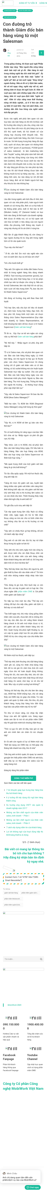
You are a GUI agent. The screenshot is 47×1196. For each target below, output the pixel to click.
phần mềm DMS (25, 591)
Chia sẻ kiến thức (10, 10)
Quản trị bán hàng (25, 10)
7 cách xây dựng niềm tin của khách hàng (23, 827)
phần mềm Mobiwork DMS (13, 899)
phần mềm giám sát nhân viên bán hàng (31, 893)
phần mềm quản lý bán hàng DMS (13, 905)
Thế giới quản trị (9, 17)
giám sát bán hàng (11, 893)
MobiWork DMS (14, 1005)
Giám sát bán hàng (23, 327)
